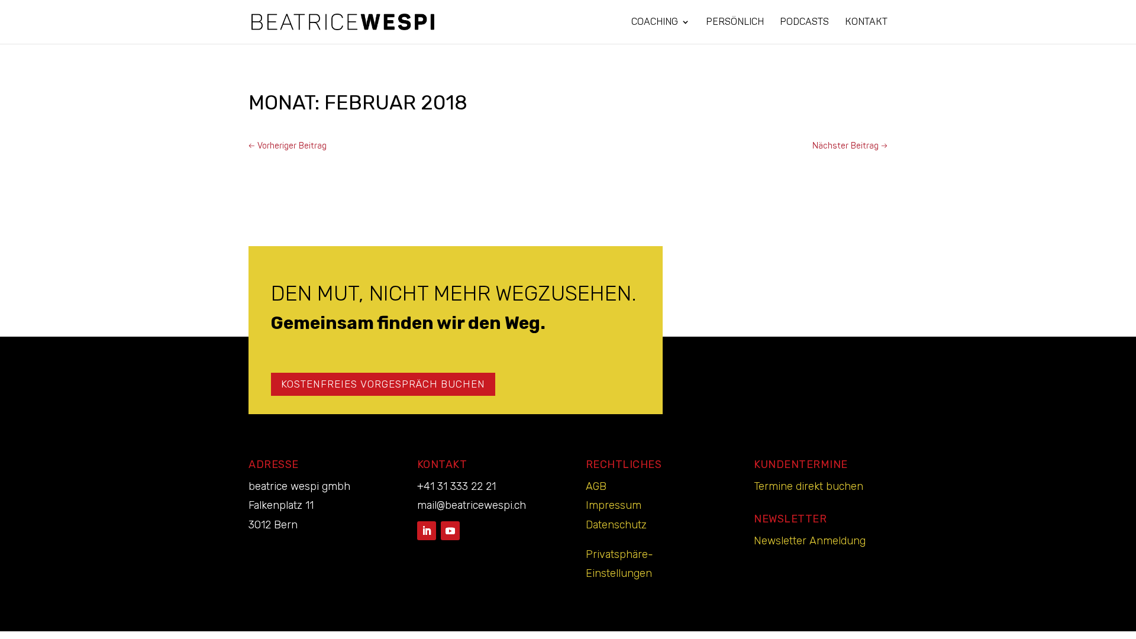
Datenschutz (616, 524)
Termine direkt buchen (808, 486)
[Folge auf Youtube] (450, 530)
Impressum (613, 505)
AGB (596, 486)
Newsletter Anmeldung (810, 540)
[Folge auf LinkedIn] (426, 530)
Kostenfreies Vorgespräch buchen (383, 384)
